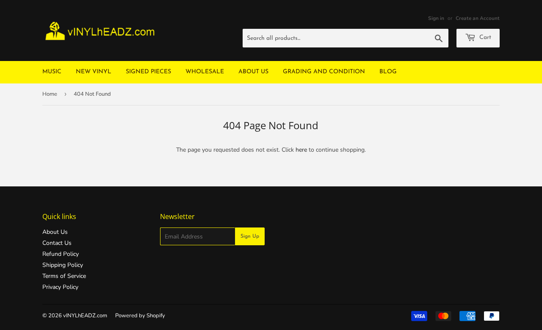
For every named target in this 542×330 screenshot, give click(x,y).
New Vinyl (93, 72)
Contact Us (57, 243)
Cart (484, 37)
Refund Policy (60, 254)
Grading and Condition (324, 72)
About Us (253, 72)
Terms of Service (64, 276)
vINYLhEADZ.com (85, 315)
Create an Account (478, 18)
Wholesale (204, 72)
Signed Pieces (148, 72)
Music (51, 72)
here (301, 150)
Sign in (436, 18)
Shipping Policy (62, 265)
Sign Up (250, 236)
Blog (388, 72)
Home (49, 94)
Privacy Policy (60, 287)
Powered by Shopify (140, 315)
